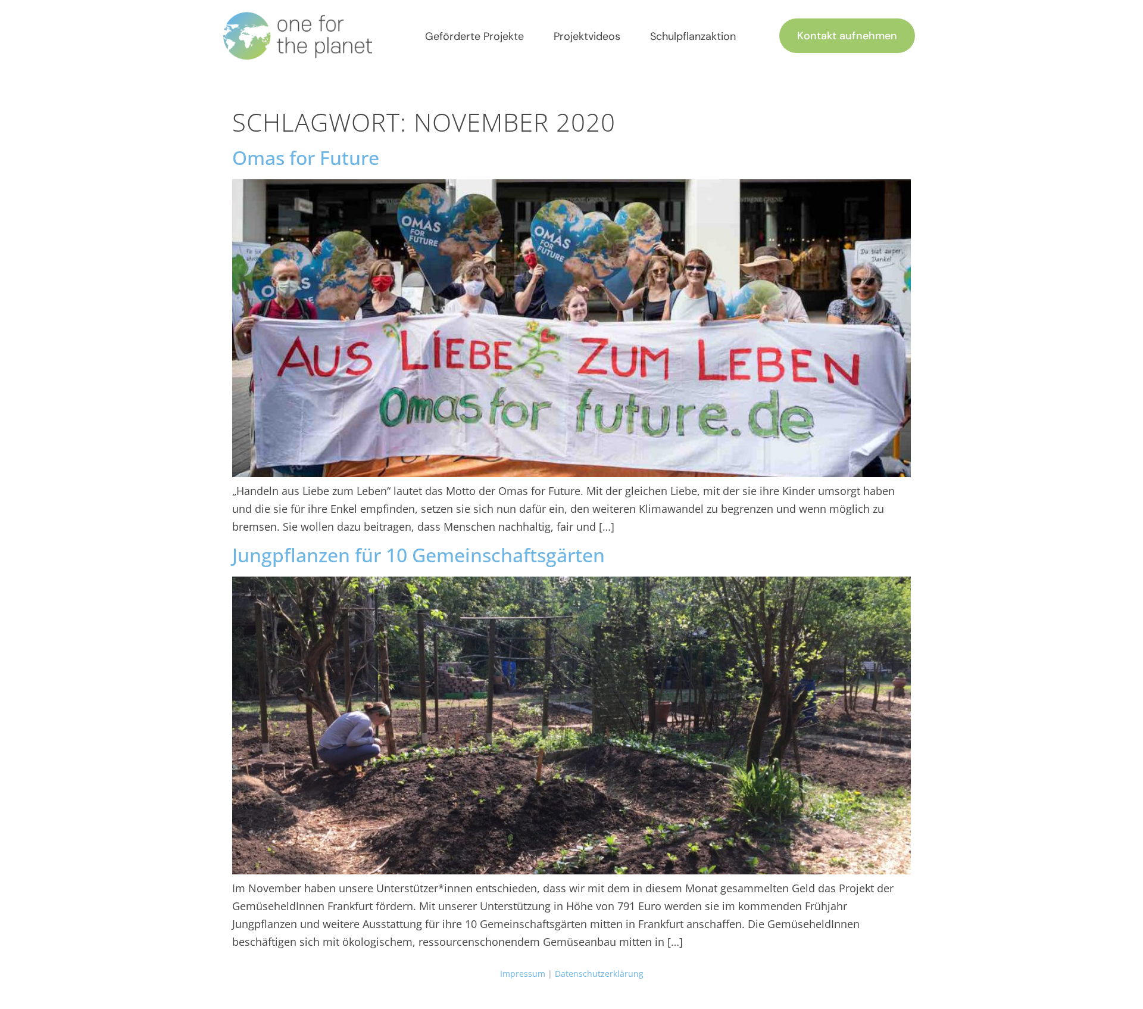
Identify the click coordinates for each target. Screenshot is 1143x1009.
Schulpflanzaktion (693, 36)
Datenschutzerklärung (599, 973)
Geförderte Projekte (474, 36)
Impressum (522, 973)
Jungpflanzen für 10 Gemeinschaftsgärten (418, 555)
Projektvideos (587, 36)
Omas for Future (305, 157)
